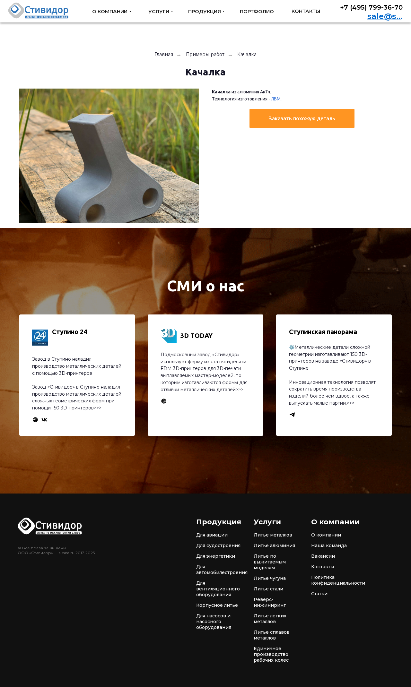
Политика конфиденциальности (338, 580)
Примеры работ (205, 54)
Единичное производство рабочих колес (271, 654)
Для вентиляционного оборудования (218, 588)
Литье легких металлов (270, 618)
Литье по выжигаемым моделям (270, 562)
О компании (326, 535)
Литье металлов (273, 535)
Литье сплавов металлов (272, 635)
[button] (301, 118)
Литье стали (268, 589)
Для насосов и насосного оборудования (213, 621)
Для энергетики (215, 556)
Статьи (319, 594)
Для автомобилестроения (222, 569)
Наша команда (329, 545)
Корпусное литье (217, 605)
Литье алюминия (274, 545)
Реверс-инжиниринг (270, 602)
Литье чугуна (270, 578)
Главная (163, 54)
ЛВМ (276, 98)
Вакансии (323, 556)
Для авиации (212, 535)
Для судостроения (218, 545)
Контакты (322, 567)
